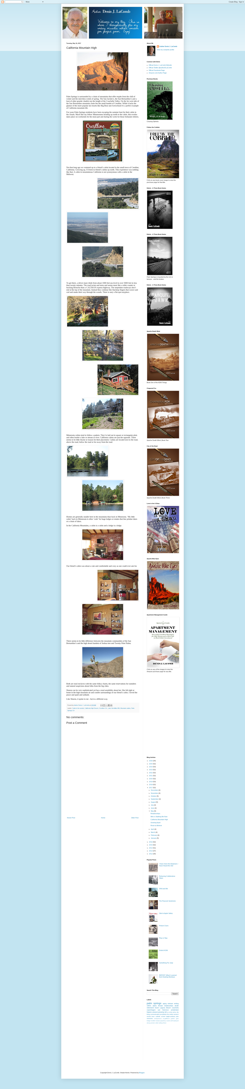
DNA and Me (163, 889)
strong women (151, 1023)
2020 (151, 779)
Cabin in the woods (78, 708)
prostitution (163, 1014)
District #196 (163, 950)
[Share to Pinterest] (111, 705)
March (153, 832)
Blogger (141, 1073)
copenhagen (151, 1010)
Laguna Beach (165, 1008)
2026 (151, 761)
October (154, 796)
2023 (151, 770)
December (154, 790)
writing (176, 1003)
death (177, 1006)
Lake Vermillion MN (114, 708)
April (152, 829)
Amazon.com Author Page (158, 73)
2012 (151, 854)
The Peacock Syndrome (167, 901)
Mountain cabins (125, 708)
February (154, 835)
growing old (162, 1012)
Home (103, 818)
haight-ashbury (170, 1016)
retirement (150, 1008)
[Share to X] (106, 705)
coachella (175, 1008)
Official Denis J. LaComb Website (160, 65)
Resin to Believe (156, 825)
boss (153, 1016)
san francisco (163, 1010)
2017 (151, 788)
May (152, 811)
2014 (151, 848)
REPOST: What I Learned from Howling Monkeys (168, 976)
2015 (151, 845)
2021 (151, 776)
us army (169, 1012)
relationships (168, 1006)
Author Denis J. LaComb (168, 46)
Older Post (134, 818)
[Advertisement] (103, 798)
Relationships (155, 813)
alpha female (158, 1006)
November (154, 793)
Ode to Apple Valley (166, 913)
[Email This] (101, 705)
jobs (177, 1016)
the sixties (170, 1014)
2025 (151, 764)
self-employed (174, 1020)
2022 (151, 773)
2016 (151, 842)
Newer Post (71, 818)
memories (150, 1018)
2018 (151, 784)
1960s (149, 1006)
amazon (155, 1012)
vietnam (170, 1003)
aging (165, 1003)
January (154, 838)
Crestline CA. (103, 708)
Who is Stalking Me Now (159, 817)
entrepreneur (158, 1018)
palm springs (154, 1003)
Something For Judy (166, 963)
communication (155, 1014)
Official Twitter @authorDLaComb (160, 68)
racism (168, 1020)
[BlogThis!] (104, 705)
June (153, 808)
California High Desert (91, 708)
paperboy (163, 1020)
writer (156, 1023)
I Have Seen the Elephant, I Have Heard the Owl (168, 865)
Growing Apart (155, 823)
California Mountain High (159, 819)
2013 (151, 851)
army (174, 1012)
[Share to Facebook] (109, 705)
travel (157, 1008)
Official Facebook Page (157, 70)
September (155, 799)
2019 (151, 782)
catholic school (160, 1016)
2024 (151, 767)
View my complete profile (165, 50)
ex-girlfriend (166, 1018)
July (152, 805)
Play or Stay (163, 938)
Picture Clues (163, 926)
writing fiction (162, 1023)
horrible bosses (155, 1020)
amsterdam (175, 1010)
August (153, 802)
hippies (149, 1012)
